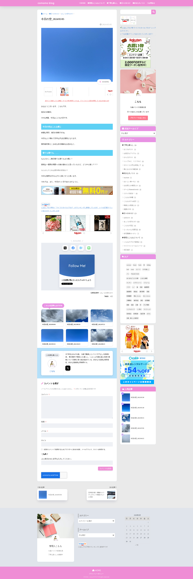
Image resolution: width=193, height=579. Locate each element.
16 (126, 534)
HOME (97, 570)
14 (144, 530)
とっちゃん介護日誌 (132, 229)
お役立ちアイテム (131, 153)
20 (141, 534)
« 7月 (136, 545)
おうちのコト (130, 149)
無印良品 (136, 300)
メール (44, 431)
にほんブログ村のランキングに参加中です (93, 547)
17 (130, 534)
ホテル (148, 313)
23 (126, 538)
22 (148, 534)
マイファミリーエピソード (134, 246)
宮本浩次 (129, 313)
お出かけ (128, 218)
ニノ (133, 287)
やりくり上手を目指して (133, 165)
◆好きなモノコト (139, 3)
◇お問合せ (151, 3)
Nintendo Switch (135, 274)
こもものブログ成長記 (133, 242)
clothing (148, 265)
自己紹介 (128, 250)
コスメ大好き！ (130, 193)
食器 (132, 305)
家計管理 (142, 291)
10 (130, 530)
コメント (45, 394)
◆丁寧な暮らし (112, 3)
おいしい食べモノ (131, 181)
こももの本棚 (130, 197)
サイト (43, 440)
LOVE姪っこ (146, 269)
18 (134, 534)
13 (141, 530)
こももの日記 (130, 225)
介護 (137, 305)
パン (128, 274)
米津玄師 (135, 313)
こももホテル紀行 (131, 201)
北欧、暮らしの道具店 (132, 318)
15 (148, 530)
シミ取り (139, 309)
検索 (153, 12)
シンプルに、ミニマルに (134, 161)
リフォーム (146, 282)
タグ (126, 257)
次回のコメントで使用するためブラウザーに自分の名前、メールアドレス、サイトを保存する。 (75, 449)
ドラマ (128, 287)
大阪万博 (142, 313)
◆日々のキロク (125, 3)
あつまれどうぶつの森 (132, 278)
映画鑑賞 (129, 296)
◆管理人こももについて (96, 3)
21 (144, 534)
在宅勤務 (147, 300)
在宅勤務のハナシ (131, 233)
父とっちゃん (146, 296)
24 (130, 538)
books (140, 265)
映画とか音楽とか (131, 205)
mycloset (127, 177)
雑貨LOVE (129, 209)
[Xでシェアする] (65, 248)
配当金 (135, 291)
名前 (44, 422)
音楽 (141, 287)
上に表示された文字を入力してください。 (57, 459)
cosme (132, 269)
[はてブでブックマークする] (81, 248)
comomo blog (46, 3)
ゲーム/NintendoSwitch (132, 189)
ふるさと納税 (143, 278)
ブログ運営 (146, 305)
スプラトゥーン (137, 282)
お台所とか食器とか (132, 185)
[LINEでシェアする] (89, 248)
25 (134, 538)
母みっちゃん (137, 296)
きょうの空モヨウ (106, 293)
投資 (148, 291)
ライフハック (147, 309)
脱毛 (142, 300)
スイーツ (138, 269)
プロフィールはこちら (138, 118)
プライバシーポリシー (96, 574)
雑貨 (128, 305)
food (128, 269)
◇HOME (82, 3)
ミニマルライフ (131, 309)
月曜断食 (129, 300)
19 (137, 534)
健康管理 (146, 287)
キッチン (129, 282)
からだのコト (130, 157)
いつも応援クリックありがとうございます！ (136, 34)
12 (137, 530)
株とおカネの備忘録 (132, 169)
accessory (129, 265)
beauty (134, 265)
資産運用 (129, 291)
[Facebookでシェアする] (73, 248)
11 (133, 530)
